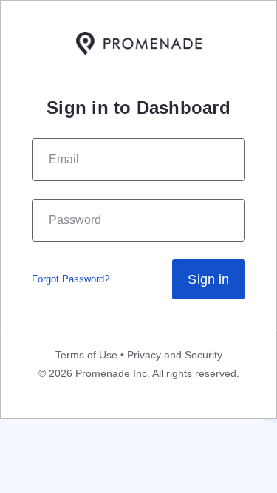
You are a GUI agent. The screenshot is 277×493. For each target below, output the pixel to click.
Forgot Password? (70, 279)
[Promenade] (139, 45)
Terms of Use (86, 355)
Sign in (208, 279)
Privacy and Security (174, 355)
